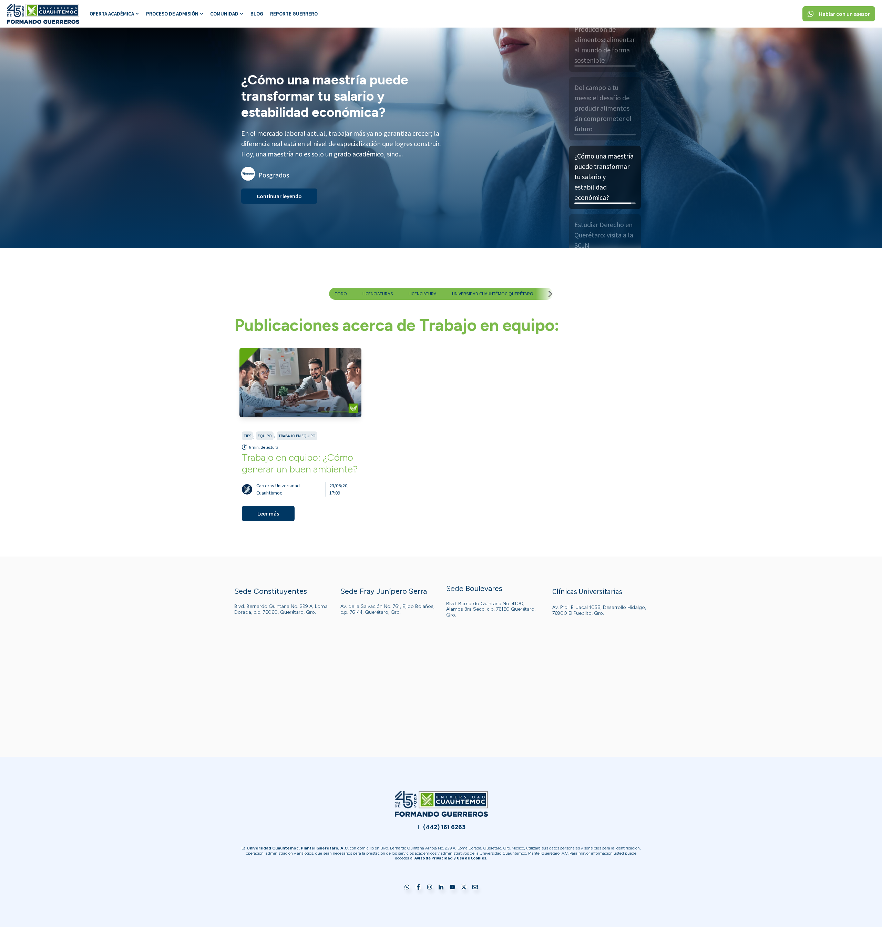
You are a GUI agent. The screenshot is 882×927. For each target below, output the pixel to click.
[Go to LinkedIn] (441, 887)
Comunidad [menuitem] (224, 13)
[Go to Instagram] (430, 887)
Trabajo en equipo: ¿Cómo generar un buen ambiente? (300, 463)
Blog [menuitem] (256, 13)
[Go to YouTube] (452, 887)
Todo (341, 294)
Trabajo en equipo (297, 435)
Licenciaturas (377, 294)
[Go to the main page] (43, 14)
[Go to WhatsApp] (407, 887)
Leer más (268, 513)
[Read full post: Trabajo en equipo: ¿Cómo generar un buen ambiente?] (300, 382)
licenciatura (423, 294)
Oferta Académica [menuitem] (112, 13)
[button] (543, 294)
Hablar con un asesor (844, 13)
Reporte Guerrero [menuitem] (294, 13)
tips (247, 435)
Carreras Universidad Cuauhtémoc (278, 489)
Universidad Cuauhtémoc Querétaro (492, 294)
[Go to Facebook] (418, 887)
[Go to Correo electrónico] (475, 887)
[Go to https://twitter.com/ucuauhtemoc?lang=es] (464, 887)
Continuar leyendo (279, 188)
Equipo (265, 435)
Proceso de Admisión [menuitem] (172, 13)
